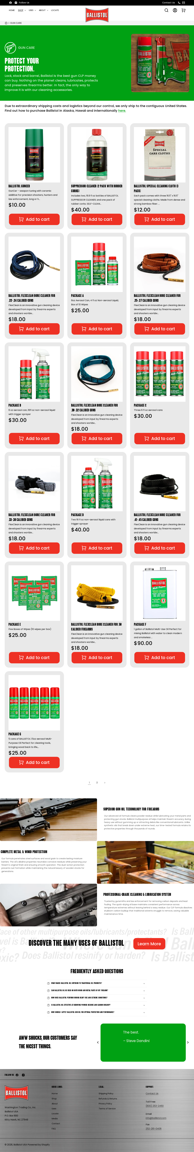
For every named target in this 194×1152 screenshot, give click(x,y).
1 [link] (89, 782)
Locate (55, 1113)
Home (55, 1093)
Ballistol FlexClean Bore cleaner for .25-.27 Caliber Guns (157, 298)
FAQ (54, 1128)
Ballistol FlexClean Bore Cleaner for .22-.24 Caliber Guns (32, 298)
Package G (15, 734)
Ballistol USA (20, 1144)
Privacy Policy (105, 1103)
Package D (77, 515)
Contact (56, 1123)
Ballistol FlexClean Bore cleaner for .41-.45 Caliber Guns (157, 517)
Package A (77, 296)
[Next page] (105, 783)
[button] (21, 10)
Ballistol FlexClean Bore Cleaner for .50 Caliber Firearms (96, 627)
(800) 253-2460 (155, 1105)
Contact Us (168, 2)
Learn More (149, 944)
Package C (140, 405)
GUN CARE (16, 23)
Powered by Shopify (39, 1144)
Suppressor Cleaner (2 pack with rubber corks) (96, 189)
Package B (15, 405)
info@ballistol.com (156, 1118)
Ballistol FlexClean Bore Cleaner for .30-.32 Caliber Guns (94, 408)
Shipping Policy (106, 1093)
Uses (54, 1108)
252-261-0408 (153, 1128)
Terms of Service (107, 1108)
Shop (54, 1098)
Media (55, 1118)
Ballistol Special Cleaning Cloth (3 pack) (156, 189)
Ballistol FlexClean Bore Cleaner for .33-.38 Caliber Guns (32, 517)
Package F (140, 625)
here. (122, 110)
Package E (15, 625)
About (55, 1103)
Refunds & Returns (108, 1098)
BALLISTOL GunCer (19, 186)
